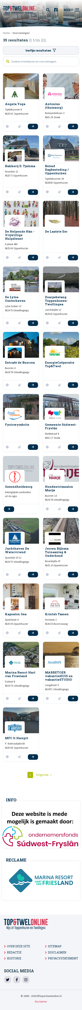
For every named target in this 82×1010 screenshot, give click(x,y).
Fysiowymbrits (17, 424)
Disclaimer (57, 952)
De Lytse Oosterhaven (15, 299)
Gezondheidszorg (18, 487)
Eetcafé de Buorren (20, 362)
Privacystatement (63, 958)
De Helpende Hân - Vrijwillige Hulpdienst (19, 235)
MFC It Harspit (16, 738)
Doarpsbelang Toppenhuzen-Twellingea (56, 300)
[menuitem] (49, 10)
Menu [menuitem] (68, 10)
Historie (14, 958)
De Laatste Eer (56, 231)
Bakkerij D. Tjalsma (20, 166)
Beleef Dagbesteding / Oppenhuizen (57, 169)
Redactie (14, 952)
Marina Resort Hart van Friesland (20, 674)
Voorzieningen (21, 33)
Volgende (42, 775)
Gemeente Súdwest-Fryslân (61, 426)
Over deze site (18, 946)
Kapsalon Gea (15, 614)
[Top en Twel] (19, 10)
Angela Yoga (15, 104)
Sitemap (55, 946)
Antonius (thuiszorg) (54, 105)
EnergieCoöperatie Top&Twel (59, 364)
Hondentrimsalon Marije (59, 488)
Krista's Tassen (57, 614)
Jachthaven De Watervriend (17, 550)
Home (6, 33)
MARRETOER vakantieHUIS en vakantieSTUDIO (59, 675)
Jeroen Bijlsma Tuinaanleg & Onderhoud (56, 552)
